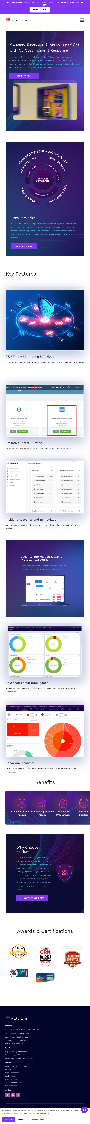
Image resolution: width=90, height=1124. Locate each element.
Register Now (39, 9)
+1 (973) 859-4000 (21, 1034)
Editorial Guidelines (12, 1086)
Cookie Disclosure (42, 1113)
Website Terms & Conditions (16, 1066)
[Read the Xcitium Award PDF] (45, 978)
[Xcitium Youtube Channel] (18, 1095)
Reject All (22, 1119)
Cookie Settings (37, 1119)
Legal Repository (12, 1073)
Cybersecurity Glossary (14, 1082)
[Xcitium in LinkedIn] (7, 1095)
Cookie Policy (10, 1076)
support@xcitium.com (21, 1055)
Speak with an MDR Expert (32, 898)
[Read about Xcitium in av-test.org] (18, 973)
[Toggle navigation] (82, 20)
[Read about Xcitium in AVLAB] (18, 951)
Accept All (9, 1119)
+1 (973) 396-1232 (20, 1040)
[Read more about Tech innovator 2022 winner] (45, 956)
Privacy (8, 1069)
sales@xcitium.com (19, 1052)
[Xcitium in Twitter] (13, 1095)
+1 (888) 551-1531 (21, 1037)
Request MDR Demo (24, 246)
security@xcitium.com (24, 1058)
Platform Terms (11, 1079)
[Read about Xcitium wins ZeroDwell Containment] (72, 960)
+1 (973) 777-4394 (16, 1043)
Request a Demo (24, 76)
